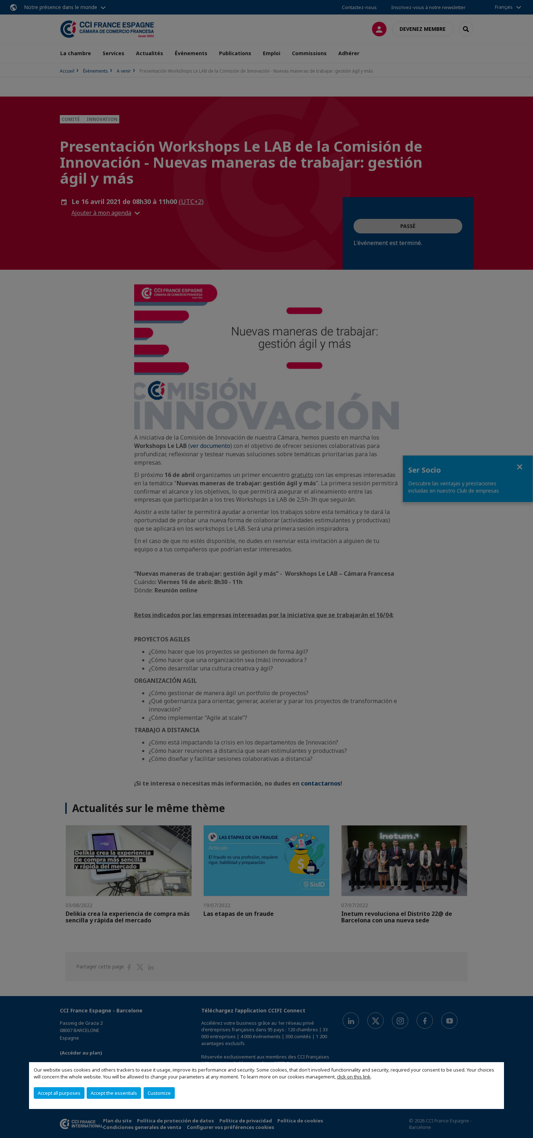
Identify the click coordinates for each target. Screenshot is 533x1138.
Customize (159, 1093)
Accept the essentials (114, 1093)
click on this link (354, 1076)
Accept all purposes (59, 1093)
